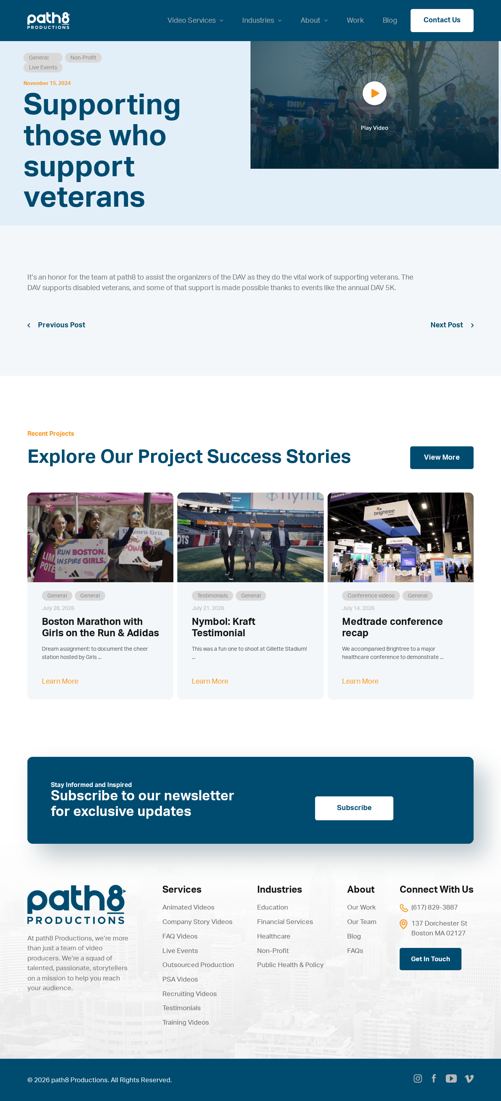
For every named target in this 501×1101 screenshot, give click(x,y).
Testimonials (212, 596)
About (361, 890)
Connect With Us (437, 890)
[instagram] (418, 1079)
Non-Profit (83, 58)
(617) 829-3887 (434, 907)
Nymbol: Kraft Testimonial (223, 627)
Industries (279, 890)
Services (182, 890)
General (39, 58)
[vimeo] (469, 1079)
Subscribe (354, 808)
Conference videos (371, 596)
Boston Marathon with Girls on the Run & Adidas (100, 627)
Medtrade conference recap (392, 627)
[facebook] (434, 1079)
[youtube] (451, 1078)
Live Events (43, 67)
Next (438, 325)
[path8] (76, 888)
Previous (53, 325)
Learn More (60, 681)
